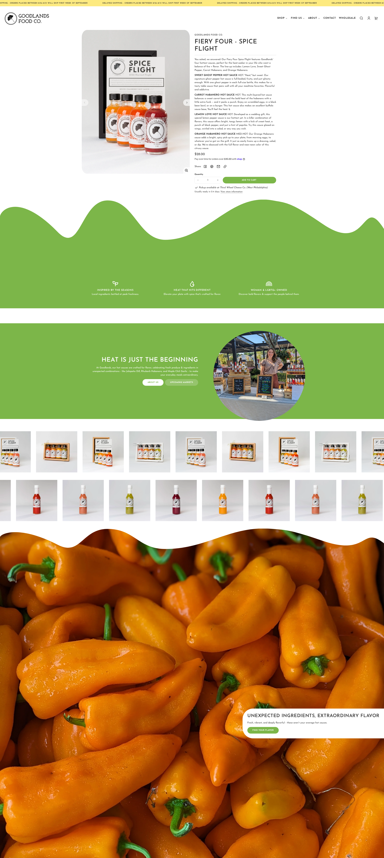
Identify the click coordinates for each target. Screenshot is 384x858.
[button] (361, 18)
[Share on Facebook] (205, 166)
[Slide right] (186, 102)
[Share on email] (218, 166)
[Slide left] (85, 102)
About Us (153, 382)
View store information (231, 192)
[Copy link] (225, 166)
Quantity (199, 174)
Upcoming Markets (181, 382)
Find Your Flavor (263, 730)
